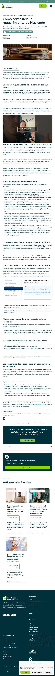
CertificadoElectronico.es (40, 404)
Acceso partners (32, 606)
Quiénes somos (32, 615)
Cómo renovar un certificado (9, 643)
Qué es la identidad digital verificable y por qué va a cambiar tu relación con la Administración (39, 511)
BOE (24, 395)
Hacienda (35, 37)
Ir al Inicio (31, 599)
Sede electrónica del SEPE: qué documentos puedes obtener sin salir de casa (16, 511)
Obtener (42, 6)
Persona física (9, 15)
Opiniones (31, 617)
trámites (28, 38)
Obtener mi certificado (27, 440)
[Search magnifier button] (51, 447)
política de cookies (30, 668)
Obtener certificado (27, 467)
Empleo (15, 490)
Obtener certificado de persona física (37, 601)
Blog (4, 658)
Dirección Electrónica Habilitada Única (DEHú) (14, 93)
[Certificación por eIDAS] (40, 659)
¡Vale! (25, 672)
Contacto (5, 654)
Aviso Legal (31, 625)
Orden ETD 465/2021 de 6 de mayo (17, 609)
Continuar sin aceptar (37, 672)
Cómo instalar (6, 640)
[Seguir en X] (4, 615)
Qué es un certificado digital (9, 645)
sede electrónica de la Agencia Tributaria (23, 271)
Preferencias (48, 672)
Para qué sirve (6, 642)
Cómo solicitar (6, 638)
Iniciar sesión (31, 604)
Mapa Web (31, 619)
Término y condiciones (33, 631)
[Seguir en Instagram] (9, 615)
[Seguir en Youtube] (14, 615)
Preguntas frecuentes (7, 656)
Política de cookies (33, 629)
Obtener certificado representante (36, 603)
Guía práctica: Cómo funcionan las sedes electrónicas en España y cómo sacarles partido (16, 560)
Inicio (4, 15)
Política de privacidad (33, 627)
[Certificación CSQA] (40, 651)
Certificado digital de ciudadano (10, 647)
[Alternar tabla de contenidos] (15, 69)
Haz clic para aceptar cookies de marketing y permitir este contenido (27, 129)
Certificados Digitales (41, 490)
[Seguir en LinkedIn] (12, 615)
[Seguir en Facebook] (6, 615)
